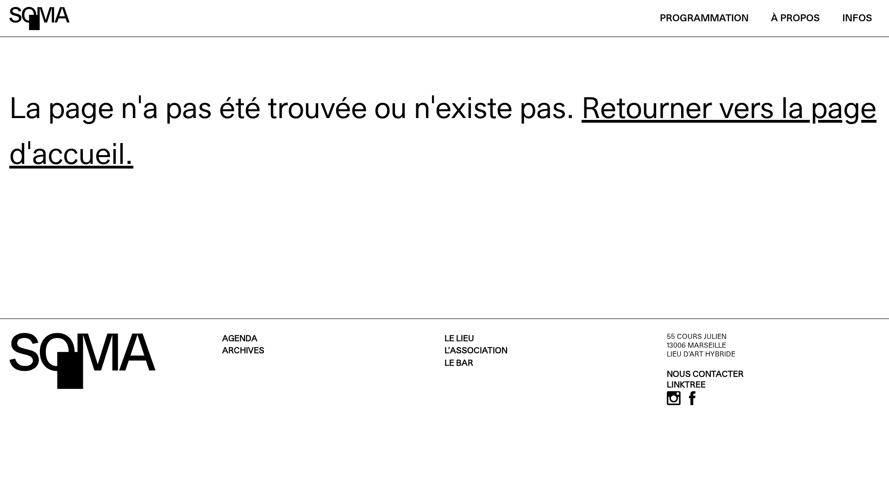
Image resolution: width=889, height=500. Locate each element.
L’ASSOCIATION (475, 351)
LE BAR (458, 363)
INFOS (857, 19)
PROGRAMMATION (704, 19)
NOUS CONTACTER (705, 374)
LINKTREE (686, 385)
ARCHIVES (243, 351)
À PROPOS (795, 19)
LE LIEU (459, 339)
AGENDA (239, 339)
